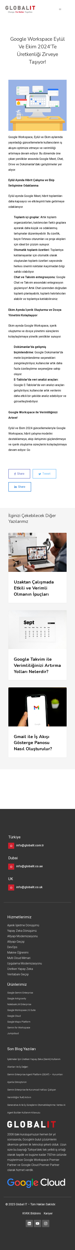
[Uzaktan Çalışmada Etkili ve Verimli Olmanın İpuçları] (37, 568)
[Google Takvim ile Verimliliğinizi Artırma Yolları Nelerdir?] (37, 645)
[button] (60, 9)
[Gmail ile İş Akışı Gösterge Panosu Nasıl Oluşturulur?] (37, 722)
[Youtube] (37, 1223)
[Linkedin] (29, 1223)
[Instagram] (45, 1223)
